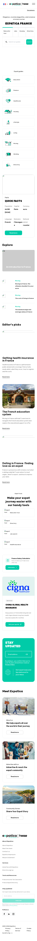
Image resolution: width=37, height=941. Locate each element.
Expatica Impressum (9, 854)
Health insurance (15, 544)
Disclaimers (31, 10)
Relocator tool (15, 513)
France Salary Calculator (21, 558)
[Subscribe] (28, 654)
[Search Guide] (6, 42)
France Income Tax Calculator (12, 879)
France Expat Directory (10, 882)
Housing (22, 31)
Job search (13, 534)
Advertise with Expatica (10, 867)
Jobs (15, 31)
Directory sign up (7, 870)
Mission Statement (8, 857)
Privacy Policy (10, 664)
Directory (30, 31)
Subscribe (19, 900)
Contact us (6, 851)
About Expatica (7, 845)
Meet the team (7, 848)
